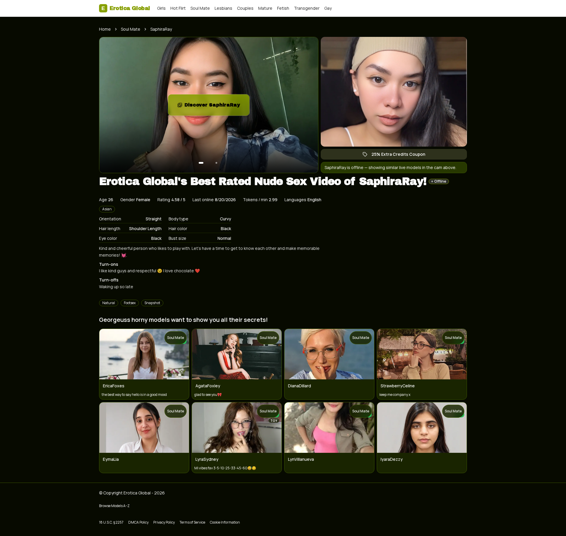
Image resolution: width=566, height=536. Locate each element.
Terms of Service (192, 522)
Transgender (307, 8)
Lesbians (223, 8)
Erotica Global (125, 8)
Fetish (283, 8)
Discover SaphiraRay (217, 106)
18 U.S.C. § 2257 (111, 522)
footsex (130, 302)
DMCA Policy (138, 522)
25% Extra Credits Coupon (401, 155)
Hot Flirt (178, 8)
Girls (161, 8)
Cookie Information (225, 522)
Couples (245, 8)
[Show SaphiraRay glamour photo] (216, 162)
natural (108, 302)
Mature (265, 8)
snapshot (152, 302)
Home (105, 29)
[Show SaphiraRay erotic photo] (201, 162)
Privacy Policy (164, 522)
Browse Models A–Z (114, 505)
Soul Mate (200, 8)
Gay (328, 8)
